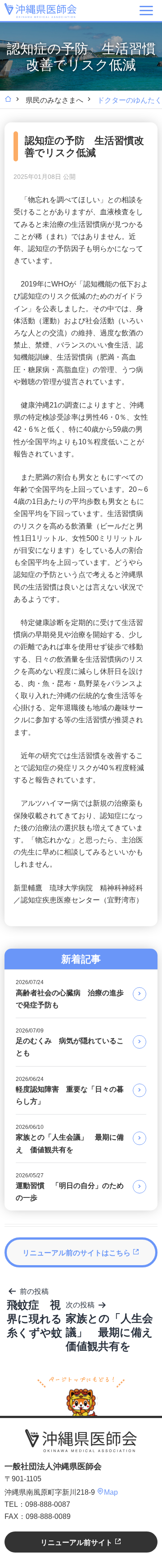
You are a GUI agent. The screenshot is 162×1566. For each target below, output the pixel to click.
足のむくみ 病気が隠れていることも (70, 1042)
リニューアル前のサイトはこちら (77, 1253)
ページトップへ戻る (81, 1395)
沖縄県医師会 (81, 1440)
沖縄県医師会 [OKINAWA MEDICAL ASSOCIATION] (40, 10)
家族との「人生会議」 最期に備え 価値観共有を (70, 1138)
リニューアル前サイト (77, 1542)
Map (111, 1492)
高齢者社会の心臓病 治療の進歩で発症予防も (70, 993)
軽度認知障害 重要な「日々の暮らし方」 (70, 1090)
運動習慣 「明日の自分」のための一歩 (70, 1187)
